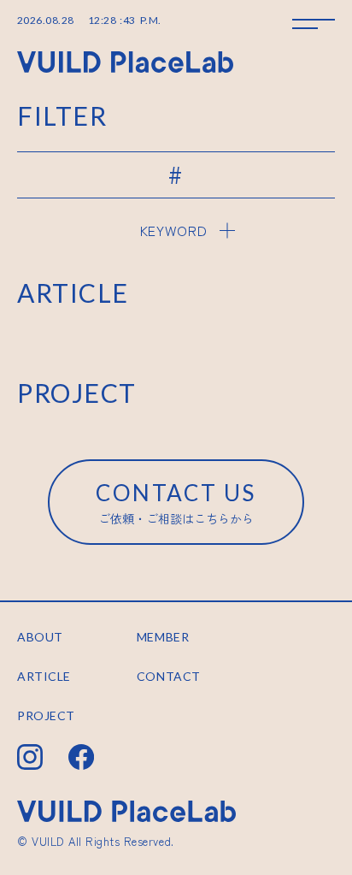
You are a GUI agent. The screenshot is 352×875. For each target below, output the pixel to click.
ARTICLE (44, 676)
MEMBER (163, 637)
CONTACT (169, 676)
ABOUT (40, 637)
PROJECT (46, 715)
